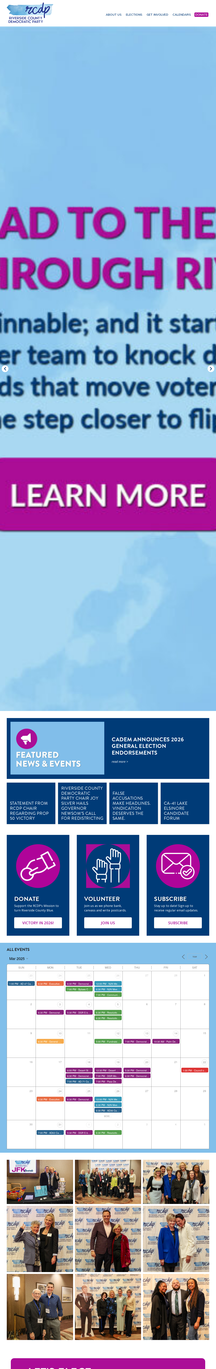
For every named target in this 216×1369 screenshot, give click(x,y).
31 (60, 1124)
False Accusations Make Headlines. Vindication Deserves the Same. (132, 806)
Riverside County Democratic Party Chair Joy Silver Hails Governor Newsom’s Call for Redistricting (82, 803)
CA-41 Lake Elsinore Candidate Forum (176, 810)
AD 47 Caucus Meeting (32, 983)
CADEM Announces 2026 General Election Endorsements (148, 746)
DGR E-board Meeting (90, 1012)
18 (88, 1062)
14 (175, 1033)
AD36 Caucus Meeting (119, 1110)
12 (117, 1033)
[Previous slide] (5, 368)
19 (117, 1062)
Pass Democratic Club (119, 1081)
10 (60, 1033)
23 (31, 975)
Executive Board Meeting (62, 983)
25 (88, 975)
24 (60, 975)
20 (146, 1062)
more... (108, 1116)
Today (195, 956)
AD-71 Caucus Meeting (90, 1081)
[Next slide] (211, 368)
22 (204, 1062)
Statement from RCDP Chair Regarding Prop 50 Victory (29, 810)
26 (117, 975)
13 (146, 1033)
